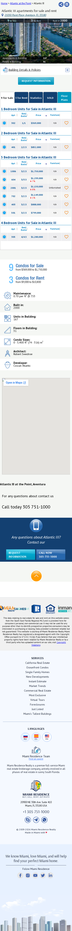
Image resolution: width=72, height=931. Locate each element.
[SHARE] (61, 4)
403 (13, 204)
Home (4, 3)
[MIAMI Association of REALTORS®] (7, 609)
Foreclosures (37, 704)
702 (13, 196)
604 (13, 179)
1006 (13, 171)
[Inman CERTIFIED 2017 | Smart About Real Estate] (65, 609)
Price (38, 115)
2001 (13, 187)
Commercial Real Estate (37, 690)
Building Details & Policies (24, 70)
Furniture (54, 115)
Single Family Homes (37, 672)
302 (13, 123)
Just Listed (37, 709)
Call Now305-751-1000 (48, 554)
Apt (13, 115)
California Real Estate (37, 663)
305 (13, 236)
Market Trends (37, 686)
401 (13, 147)
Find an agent (36, 759)
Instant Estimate (37, 681)
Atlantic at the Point (20, 3)
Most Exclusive (37, 695)
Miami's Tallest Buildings (37, 713)
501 (13, 212)
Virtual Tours (37, 700)
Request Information (36, 81)
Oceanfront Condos (37, 667)
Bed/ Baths (24, 115)
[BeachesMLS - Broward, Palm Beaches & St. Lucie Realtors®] (21, 609)
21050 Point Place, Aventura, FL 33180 (25, 15)
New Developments (37, 676)
